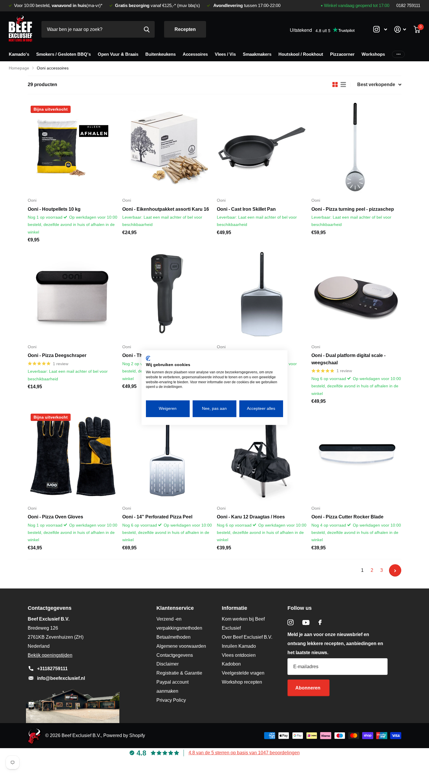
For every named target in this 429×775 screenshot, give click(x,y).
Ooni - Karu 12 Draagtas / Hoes (251, 516)
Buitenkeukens (160, 54)
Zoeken (147, 29)
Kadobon (231, 663)
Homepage (19, 68)
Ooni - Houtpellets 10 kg (54, 209)
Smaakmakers (257, 54)
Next (395, 570)
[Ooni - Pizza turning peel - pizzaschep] (356, 148)
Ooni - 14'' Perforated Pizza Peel (157, 516)
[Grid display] (335, 84)
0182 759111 (408, 5)
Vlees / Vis (225, 54)
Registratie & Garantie (179, 672)
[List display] (343, 84)
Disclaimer (167, 663)
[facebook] (320, 622)
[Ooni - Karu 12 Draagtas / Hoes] (262, 456)
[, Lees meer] (380, 29)
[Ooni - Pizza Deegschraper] (73, 294)
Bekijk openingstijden (50, 655)
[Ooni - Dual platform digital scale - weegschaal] (356, 294)
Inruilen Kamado (239, 646)
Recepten (185, 29)
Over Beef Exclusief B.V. (247, 637)
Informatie (234, 608)
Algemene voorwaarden (181, 646)
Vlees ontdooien (239, 655)
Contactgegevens (174, 655)
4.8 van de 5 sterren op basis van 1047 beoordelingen (244, 752)
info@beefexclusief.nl (61, 678)
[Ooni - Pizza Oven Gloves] (73, 456)
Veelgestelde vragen (243, 672)
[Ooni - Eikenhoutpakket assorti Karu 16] (167, 148)
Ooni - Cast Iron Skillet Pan (246, 209)
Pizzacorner (342, 54)
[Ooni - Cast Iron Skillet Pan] (262, 148)
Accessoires (195, 54)
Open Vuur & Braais (118, 54)
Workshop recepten (242, 682)
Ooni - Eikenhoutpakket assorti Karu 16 (165, 209)
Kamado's (19, 54)
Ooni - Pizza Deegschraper (57, 355)
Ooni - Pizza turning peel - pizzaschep (352, 209)
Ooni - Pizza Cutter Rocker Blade (347, 516)
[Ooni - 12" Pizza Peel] (262, 294)
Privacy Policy (171, 700)
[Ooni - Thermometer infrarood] (167, 294)
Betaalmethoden (173, 637)
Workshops (373, 54)
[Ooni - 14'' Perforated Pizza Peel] (167, 456)
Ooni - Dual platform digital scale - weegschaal (348, 359)
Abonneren (308, 687)
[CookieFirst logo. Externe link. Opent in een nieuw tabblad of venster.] (148, 358)
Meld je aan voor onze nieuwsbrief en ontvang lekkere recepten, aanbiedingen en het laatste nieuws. (335, 643)
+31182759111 (52, 668)
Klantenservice (175, 608)
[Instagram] (290, 622)
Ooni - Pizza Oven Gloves (55, 516)
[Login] (400, 29)
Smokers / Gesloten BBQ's (63, 54)
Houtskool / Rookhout (300, 54)
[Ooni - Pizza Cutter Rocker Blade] (356, 456)
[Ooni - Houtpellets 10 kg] (73, 148)
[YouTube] (306, 622)
